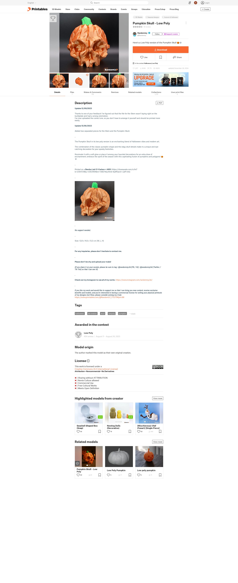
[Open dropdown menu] (186, 22)
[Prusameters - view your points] (195, 2)
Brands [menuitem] (113, 9)
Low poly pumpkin (146, 470)
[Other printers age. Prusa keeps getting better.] (161, 79)
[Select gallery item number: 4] (90, 421)
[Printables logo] (37, 9)
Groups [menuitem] (134, 9)
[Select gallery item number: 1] (84, 421)
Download (162, 49)
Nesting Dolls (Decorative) (113, 427)
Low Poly (155, 63)
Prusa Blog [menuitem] (174, 9)
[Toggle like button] (78, 431)
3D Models (138, 17)
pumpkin (122, 313)
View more (157, 398)
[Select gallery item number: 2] (86, 421)
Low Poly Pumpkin (116, 470)
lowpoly (111, 313)
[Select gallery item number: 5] (92, 421)
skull (103, 313)
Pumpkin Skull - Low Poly (87, 470)
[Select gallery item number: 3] (88, 421)
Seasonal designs (153, 17)
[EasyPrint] (190, 3)
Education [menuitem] (146, 9)
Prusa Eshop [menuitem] (160, 9)
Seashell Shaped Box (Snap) (87, 427)
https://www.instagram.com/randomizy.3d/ (134, 280)
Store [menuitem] (67, 9)
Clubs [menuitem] (76, 9)
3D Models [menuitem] (56, 9)
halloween (79, 313)
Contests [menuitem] (102, 9)
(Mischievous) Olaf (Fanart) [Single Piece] (148, 427)
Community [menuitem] (89, 9)
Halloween (147, 63)
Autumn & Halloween (171, 17)
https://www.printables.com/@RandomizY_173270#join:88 (99, 297)
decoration (92, 313)
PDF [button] (160, 103)
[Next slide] (126, 80)
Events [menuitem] (124, 9)
